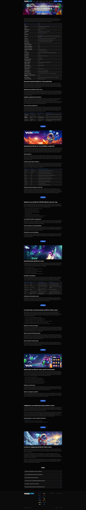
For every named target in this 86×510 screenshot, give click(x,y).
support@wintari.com (40, 34)
